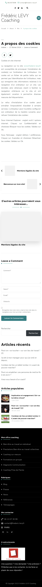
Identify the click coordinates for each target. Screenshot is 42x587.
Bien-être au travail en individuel (17, 444)
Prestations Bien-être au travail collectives (21, 449)
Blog (5, 484)
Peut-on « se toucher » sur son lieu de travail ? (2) (20, 351)
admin (3, 47)
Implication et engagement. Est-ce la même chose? (25, 396)
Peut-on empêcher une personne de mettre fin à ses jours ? (21, 373)
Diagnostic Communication (14, 465)
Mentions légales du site (13, 244)
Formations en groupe (12, 459)
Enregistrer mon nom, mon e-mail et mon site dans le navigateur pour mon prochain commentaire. (19, 311)
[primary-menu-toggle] (39, 18)
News (5, 494)
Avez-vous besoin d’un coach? (13, 379)
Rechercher (6, 328)
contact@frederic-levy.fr (14, 523)
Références (8, 499)
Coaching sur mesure (12, 454)
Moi (2, 40)
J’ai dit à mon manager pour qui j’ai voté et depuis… (19, 359)
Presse (6, 489)
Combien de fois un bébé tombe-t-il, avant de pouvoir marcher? (20, 366)
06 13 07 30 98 (11, 519)
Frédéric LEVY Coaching (15, 18)
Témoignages (9, 505)
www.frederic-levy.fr (32, 66)
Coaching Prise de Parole (13, 470)
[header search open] (27, 8)
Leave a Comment (31, 47)
